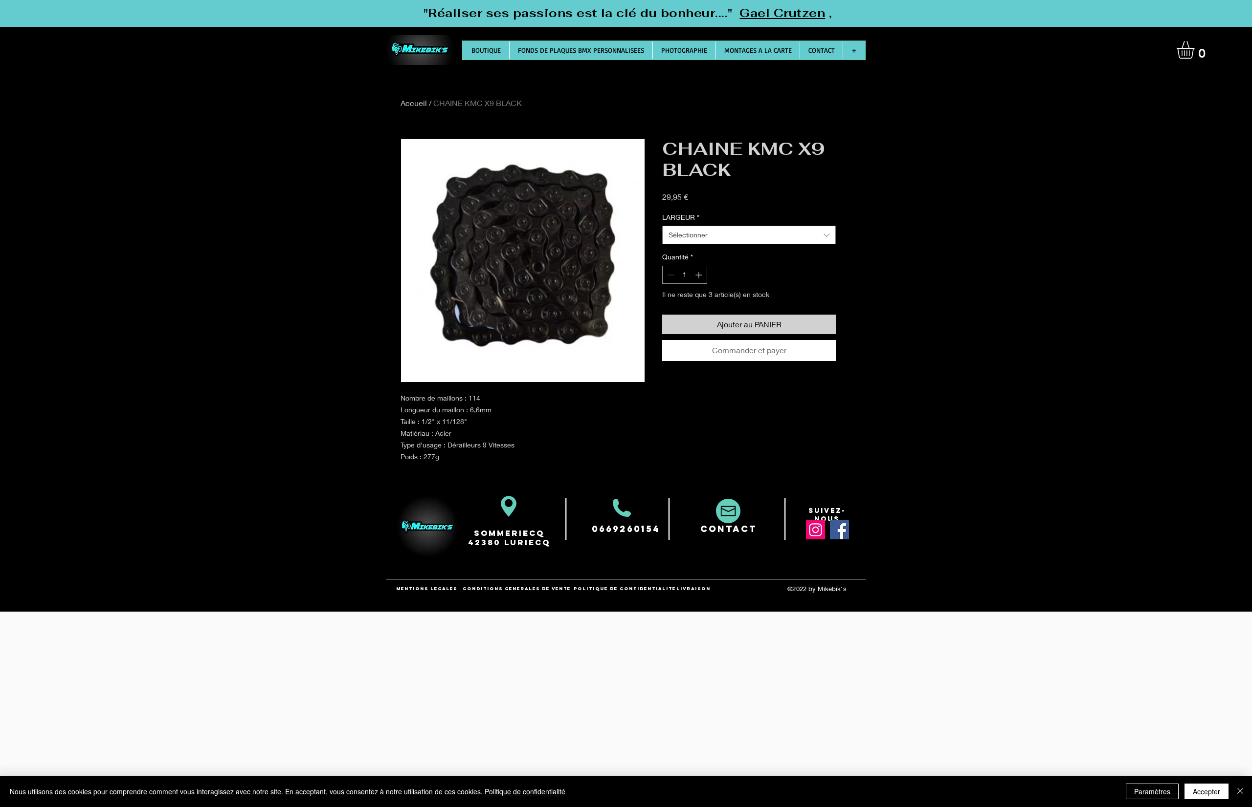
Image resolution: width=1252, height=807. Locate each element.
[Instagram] (815, 529)
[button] (1196, 50)
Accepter (1206, 791)
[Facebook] (839, 529)
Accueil (414, 102)
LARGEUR (680, 217)
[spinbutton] (684, 274)
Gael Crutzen (782, 13)
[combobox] (749, 235)
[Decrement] (670, 274)
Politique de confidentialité (525, 791)
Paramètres (1152, 791)
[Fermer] (1240, 791)
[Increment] (699, 274)
